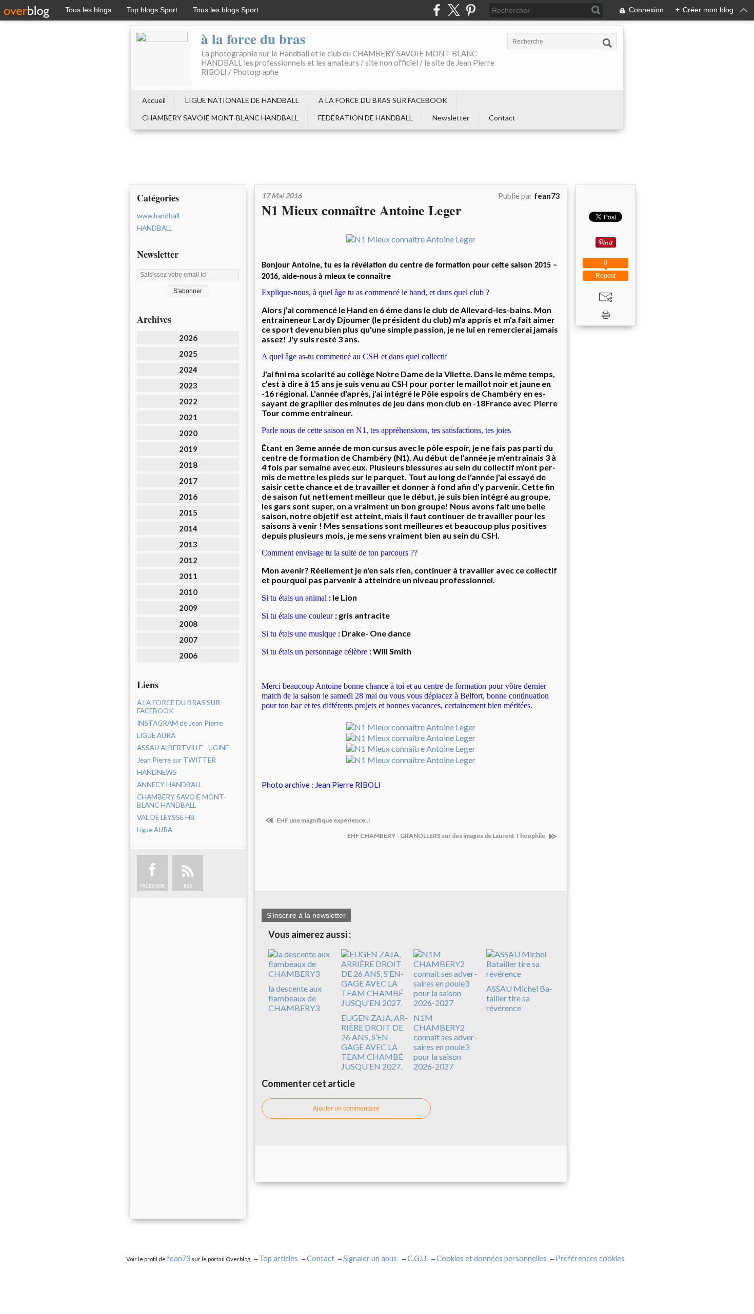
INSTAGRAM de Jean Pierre (180, 723)
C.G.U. (417, 1258)
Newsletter (450, 117)
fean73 (178, 1258)
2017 (188, 480)
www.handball (158, 216)
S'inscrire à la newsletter (306, 915)
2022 (188, 401)
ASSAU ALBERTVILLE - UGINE (183, 748)
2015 (188, 512)
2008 (188, 623)
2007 (188, 639)
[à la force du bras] (162, 57)
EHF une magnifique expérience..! (322, 820)
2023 (188, 385)
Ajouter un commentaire (346, 1108)
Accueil (154, 100)
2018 (188, 464)
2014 (188, 528)
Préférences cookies (590, 1258)
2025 (188, 353)
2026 (188, 337)
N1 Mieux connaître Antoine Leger (362, 210)
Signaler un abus (371, 1258)
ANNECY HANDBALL (169, 785)
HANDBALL (154, 228)
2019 (188, 449)
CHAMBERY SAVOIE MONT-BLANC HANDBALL (220, 117)
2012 (188, 560)
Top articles (278, 1258)
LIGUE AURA (156, 735)
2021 (188, 417)
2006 (188, 655)
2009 (188, 607)
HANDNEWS (157, 772)
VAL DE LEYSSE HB (166, 817)
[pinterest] (470, 10)
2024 (188, 369)
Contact (502, 117)
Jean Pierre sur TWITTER (176, 760)
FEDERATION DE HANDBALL (365, 117)
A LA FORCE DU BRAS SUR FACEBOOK (383, 100)
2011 (188, 576)
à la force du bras (253, 39)
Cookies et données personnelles (491, 1258)
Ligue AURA (154, 830)
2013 (188, 544)
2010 (188, 592)
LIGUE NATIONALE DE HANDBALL (242, 100)
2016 (188, 496)
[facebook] (436, 10)
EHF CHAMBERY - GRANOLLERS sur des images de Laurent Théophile (446, 835)
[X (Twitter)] (453, 10)
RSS (188, 886)
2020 (188, 433)
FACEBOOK (152, 886)
